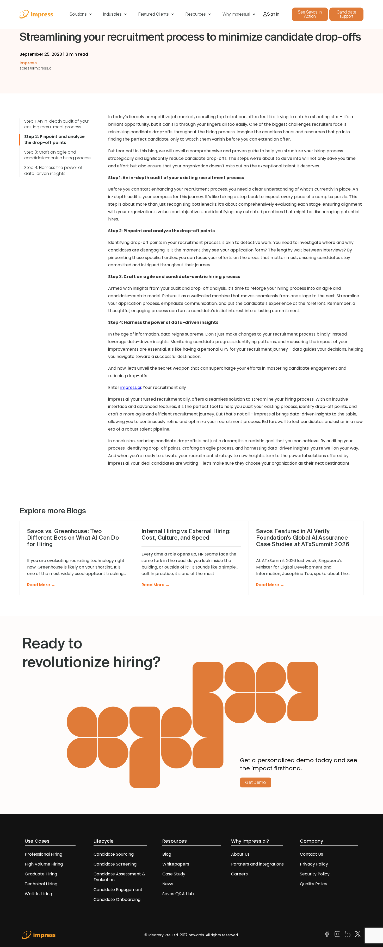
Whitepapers (175, 864)
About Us (240, 854)
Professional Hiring (43, 854)
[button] (80, 14)
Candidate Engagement (118, 890)
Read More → (41, 585)
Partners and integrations (257, 864)
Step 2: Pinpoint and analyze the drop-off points (54, 139)
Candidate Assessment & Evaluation (119, 877)
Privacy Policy (314, 864)
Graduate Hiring (41, 874)
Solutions (78, 14)
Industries (112, 14)
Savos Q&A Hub (178, 894)
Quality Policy (313, 884)
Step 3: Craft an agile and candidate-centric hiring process (57, 155)
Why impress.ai (236, 14)
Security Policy (315, 874)
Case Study (173, 874)
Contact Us (311, 854)
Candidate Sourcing (114, 854)
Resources (196, 14)
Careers (239, 874)
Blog (166, 854)
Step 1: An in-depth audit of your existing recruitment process (56, 124)
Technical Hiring (41, 884)
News (167, 884)
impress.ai (130, 387)
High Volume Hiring (44, 864)
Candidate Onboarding (117, 899)
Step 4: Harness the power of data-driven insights (53, 170)
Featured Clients (153, 14)
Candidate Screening (115, 864)
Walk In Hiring (39, 894)
